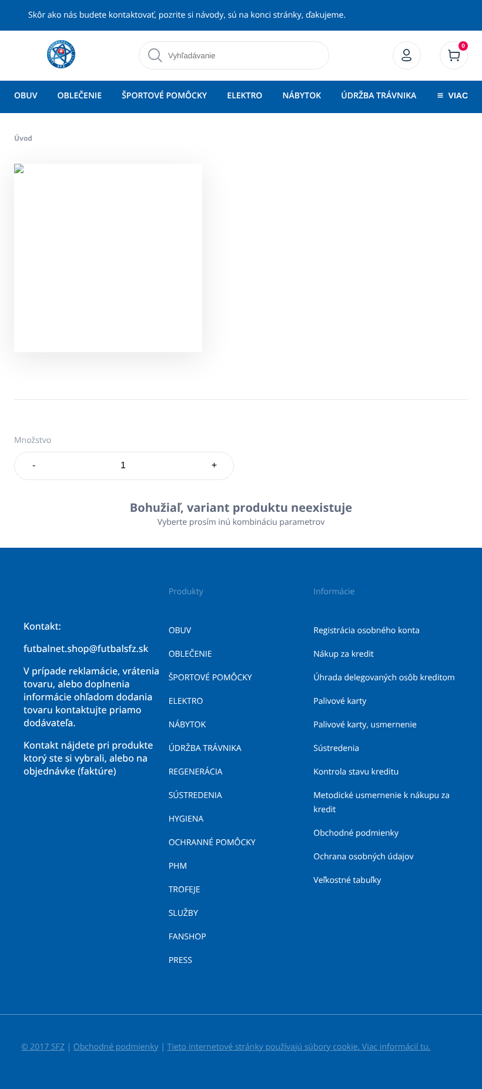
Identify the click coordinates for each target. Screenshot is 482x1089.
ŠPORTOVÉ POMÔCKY (164, 95)
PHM (178, 866)
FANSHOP (187, 936)
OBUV (25, 95)
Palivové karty (339, 701)
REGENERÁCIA (196, 771)
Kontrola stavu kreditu (356, 771)
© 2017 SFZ (43, 1046)
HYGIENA (186, 819)
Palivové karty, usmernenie (365, 724)
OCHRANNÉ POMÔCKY (212, 842)
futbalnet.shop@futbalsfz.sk (86, 648)
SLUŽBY (183, 913)
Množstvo (32, 440)
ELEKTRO (244, 95)
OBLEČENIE (80, 95)
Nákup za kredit (343, 654)
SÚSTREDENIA (195, 795)
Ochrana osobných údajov (363, 856)
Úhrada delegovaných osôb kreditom (384, 677)
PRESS (180, 960)
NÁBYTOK (302, 95)
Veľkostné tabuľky (347, 880)
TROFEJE (184, 889)
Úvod (23, 138)
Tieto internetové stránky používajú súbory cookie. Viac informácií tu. (298, 1046)
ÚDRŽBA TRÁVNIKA (378, 95)
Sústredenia (336, 748)
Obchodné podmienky (356, 833)
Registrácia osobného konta (366, 630)
